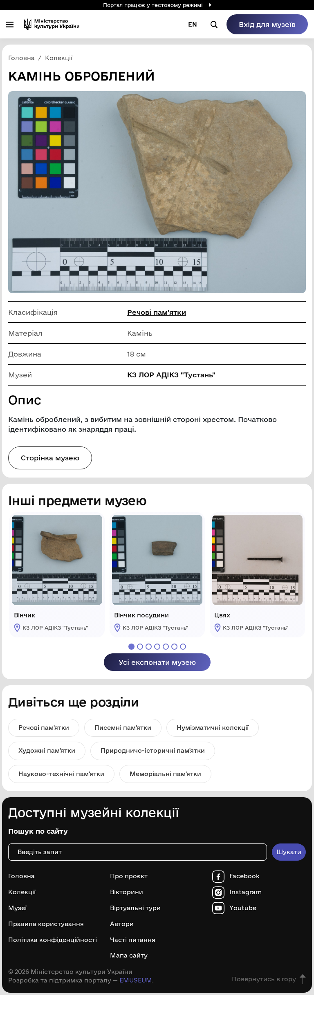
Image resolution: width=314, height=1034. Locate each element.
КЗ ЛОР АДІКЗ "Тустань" (171, 375)
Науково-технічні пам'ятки (61, 773)
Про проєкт (129, 876)
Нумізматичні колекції (213, 727)
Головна (21, 876)
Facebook (244, 876)
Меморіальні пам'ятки (165, 773)
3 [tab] (149, 647)
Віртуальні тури (135, 908)
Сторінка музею (50, 458)
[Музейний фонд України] (51, 24)
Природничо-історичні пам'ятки (153, 750)
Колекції (22, 892)
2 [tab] (140, 647)
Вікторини (126, 892)
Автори (122, 924)
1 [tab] (131, 647)
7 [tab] (183, 647)
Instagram (245, 892)
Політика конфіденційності (52, 940)
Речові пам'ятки (156, 312)
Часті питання (132, 940)
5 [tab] (166, 647)
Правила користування (46, 924)
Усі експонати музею (157, 662)
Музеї (17, 908)
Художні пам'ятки (46, 750)
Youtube (242, 908)
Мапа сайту (129, 955)
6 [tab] (174, 647)
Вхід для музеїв (267, 24)
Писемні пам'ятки (122, 727)
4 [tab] (157, 647)
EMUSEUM (135, 980)
